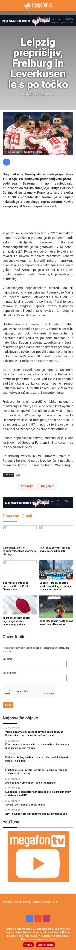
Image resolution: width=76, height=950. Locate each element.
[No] (71, 937)
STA (18, 475)
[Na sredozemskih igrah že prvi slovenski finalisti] (56, 534)
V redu (28, 944)
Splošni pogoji (45, 944)
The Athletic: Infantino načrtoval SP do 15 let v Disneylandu (16, 586)
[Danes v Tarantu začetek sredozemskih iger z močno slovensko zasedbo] (56, 569)
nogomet (48, 486)
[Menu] (4, 7)
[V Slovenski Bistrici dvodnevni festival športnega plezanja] (20, 534)
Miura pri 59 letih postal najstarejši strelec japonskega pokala (16, 621)
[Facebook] (6, 162)
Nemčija (28, 486)
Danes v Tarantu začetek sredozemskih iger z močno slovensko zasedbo (55, 586)
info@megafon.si (21, 901)
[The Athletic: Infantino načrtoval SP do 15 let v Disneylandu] (20, 569)
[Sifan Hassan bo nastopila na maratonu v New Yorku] (56, 606)
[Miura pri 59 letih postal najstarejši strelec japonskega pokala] (20, 604)
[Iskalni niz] (71, 7)
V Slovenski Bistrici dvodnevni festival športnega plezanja (20, 551)
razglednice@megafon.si (44, 901)
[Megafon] (38, 5)
